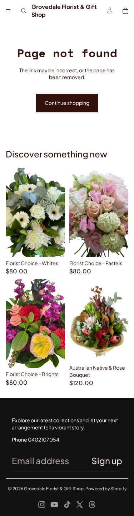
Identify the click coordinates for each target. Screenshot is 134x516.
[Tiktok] (67, 504)
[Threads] (92, 504)
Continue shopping (67, 102)
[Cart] (125, 11)
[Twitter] (79, 504)
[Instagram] (42, 504)
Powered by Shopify (105, 488)
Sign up (106, 460)
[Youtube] (54, 504)
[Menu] (8, 11)
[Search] (23, 11)
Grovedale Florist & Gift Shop (54, 488)
